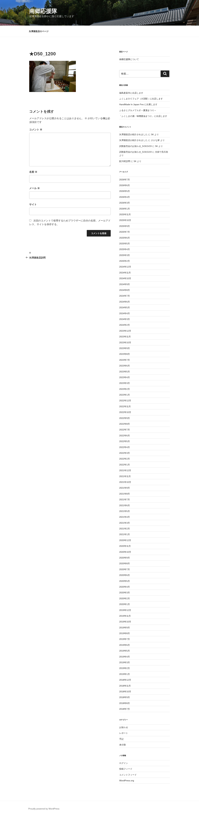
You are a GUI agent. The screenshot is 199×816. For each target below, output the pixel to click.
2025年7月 (124, 232)
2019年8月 (124, 633)
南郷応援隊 (43, 11)
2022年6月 (124, 435)
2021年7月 (124, 499)
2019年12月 (125, 610)
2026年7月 (124, 179)
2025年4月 (124, 249)
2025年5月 (124, 243)
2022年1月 (124, 464)
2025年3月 (124, 255)
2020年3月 (124, 592)
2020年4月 (124, 587)
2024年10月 (125, 278)
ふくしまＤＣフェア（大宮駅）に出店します (141, 98)
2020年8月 (124, 563)
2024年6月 (124, 301)
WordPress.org (126, 780)
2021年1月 (124, 534)
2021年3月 (124, 523)
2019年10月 (125, 621)
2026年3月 (124, 203)
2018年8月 (124, 703)
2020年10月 (125, 552)
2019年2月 (124, 668)
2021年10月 (125, 482)
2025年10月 (125, 220)
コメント (35, 129)
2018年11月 (125, 686)
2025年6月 (124, 238)
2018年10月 (125, 691)
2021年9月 (124, 488)
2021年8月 (124, 493)
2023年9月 (124, 348)
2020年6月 (124, 575)
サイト (33, 204)
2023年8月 (124, 354)
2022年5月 (124, 441)
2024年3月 (124, 319)
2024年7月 (124, 296)
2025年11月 (125, 214)
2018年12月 (125, 680)
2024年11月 (125, 272)
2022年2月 (124, 458)
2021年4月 (124, 517)
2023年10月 (125, 342)
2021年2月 (124, 528)
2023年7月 (124, 360)
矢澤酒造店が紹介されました (133, 134)
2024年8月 (124, 290)
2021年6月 (124, 505)
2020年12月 (125, 540)
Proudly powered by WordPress (43, 808)
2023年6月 (124, 365)
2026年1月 (124, 208)
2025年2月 (124, 261)
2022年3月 (124, 453)
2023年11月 (125, 336)
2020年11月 (125, 546)
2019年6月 (124, 645)
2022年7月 (124, 429)
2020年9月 (124, 557)
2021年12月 (125, 470)
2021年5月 (124, 511)
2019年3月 (124, 662)
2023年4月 (124, 377)
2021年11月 (125, 476)
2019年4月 (124, 656)
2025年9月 (124, 226)
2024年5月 (124, 307)
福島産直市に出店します (131, 93)
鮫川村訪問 (124, 161)
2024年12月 (125, 266)
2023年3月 (124, 383)
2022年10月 (125, 412)
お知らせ (123, 727)
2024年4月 (124, 313)
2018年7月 (124, 709)
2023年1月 (124, 395)
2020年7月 (124, 569)
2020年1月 (124, 604)
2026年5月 (124, 191)
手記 (121, 739)
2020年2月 (124, 598)
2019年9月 (124, 627)
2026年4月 (124, 197)
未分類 (122, 744)
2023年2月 (124, 389)
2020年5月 (124, 581)
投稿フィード (125, 769)
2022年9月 (124, 418)
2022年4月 (124, 447)
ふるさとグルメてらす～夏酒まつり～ (137, 110)
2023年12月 (125, 331)
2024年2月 (124, 325)
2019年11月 (125, 616)
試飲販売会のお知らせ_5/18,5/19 (135, 146)
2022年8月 (124, 424)
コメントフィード (128, 775)
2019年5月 (124, 651)
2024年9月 (124, 284)
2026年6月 (124, 185)
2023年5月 (124, 371)
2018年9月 (124, 697)
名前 (33, 172)
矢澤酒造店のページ (39, 31)
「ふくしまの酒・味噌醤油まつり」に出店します (143, 116)
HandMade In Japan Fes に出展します (138, 104)
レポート (123, 733)
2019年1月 (124, 674)
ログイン (123, 763)
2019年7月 (124, 639)
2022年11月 (125, 406)
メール (34, 188)
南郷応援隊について (129, 59)
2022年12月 (125, 400)
